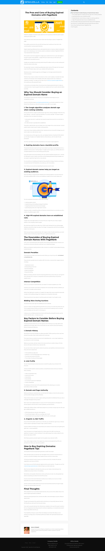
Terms (30, 542)
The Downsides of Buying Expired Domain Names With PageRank (85, 21)
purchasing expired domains (42, 102)
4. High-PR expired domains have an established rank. (83, 19)
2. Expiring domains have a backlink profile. (81, 16)
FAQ (47, 2)
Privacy (26, 542)
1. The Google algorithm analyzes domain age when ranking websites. (87, 14)
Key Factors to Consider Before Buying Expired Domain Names (85, 23)
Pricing (43, 2)
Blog (51, 2)
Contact (33, 542)
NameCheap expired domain (31, 466)
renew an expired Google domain (54, 80)
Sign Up (60, 2)
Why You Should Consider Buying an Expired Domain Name (85, 12)
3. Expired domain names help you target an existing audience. (85, 18)
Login (54, 2)
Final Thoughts (74, 26)
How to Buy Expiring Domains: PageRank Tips (81, 25)
